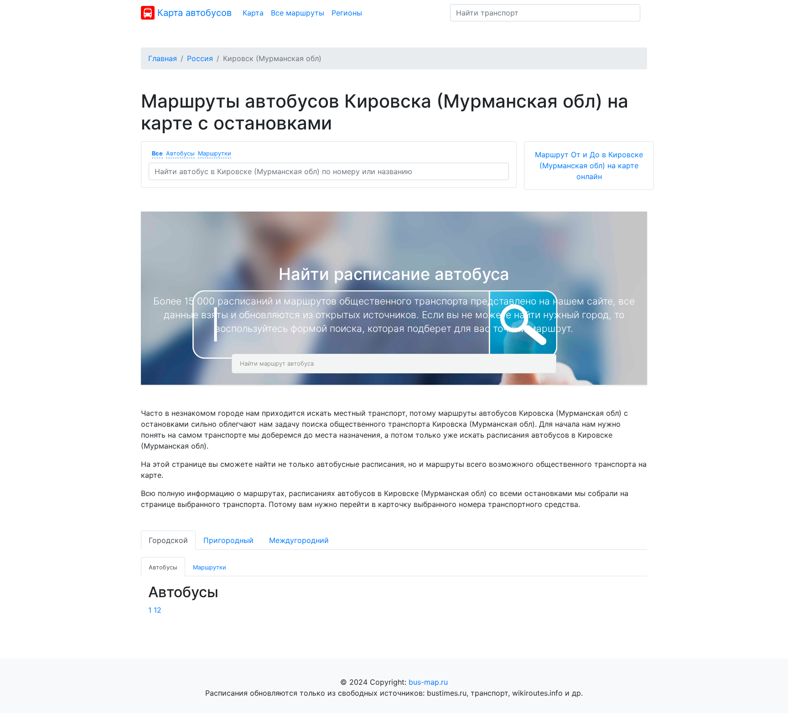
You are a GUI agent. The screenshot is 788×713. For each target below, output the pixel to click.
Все (157, 153)
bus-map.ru (428, 682)
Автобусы (180, 153)
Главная (162, 58)
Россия (200, 58)
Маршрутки (214, 153)
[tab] (163, 566)
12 (157, 610)
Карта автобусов (193, 12)
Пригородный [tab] (228, 540)
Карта (253, 12)
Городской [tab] (168, 540)
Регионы (347, 12)
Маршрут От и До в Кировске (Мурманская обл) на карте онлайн (589, 165)
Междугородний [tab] (299, 540)
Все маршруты (297, 12)
